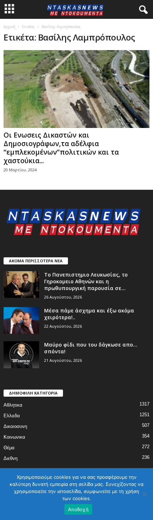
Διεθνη (10, 458)
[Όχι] (144, 494)
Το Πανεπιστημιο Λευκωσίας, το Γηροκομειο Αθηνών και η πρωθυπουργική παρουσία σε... (86, 281)
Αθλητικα (13, 405)
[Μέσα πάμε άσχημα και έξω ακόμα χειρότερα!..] (21, 320)
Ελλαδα (12, 415)
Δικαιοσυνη (15, 426)
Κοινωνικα (14, 437)
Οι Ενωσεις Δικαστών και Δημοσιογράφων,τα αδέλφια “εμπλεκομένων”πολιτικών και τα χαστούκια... (61, 147)
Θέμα (9, 447)
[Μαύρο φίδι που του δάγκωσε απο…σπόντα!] (21, 354)
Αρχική (9, 26)
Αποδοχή (78, 509)
